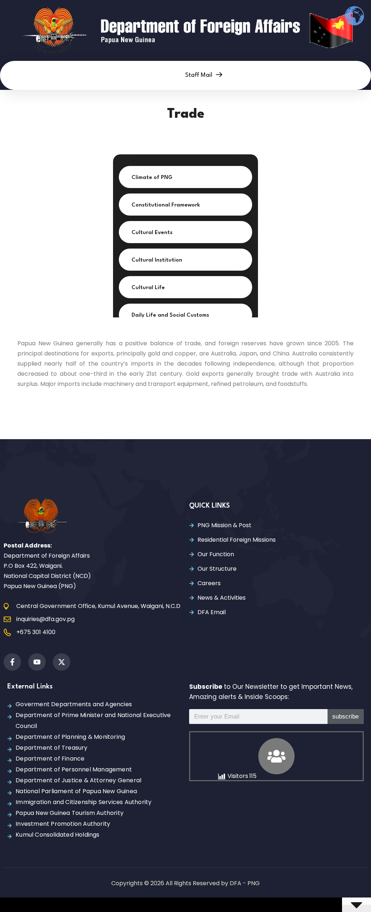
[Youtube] (37, 662)
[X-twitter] (61, 662)
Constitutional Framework (166, 205)
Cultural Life (148, 288)
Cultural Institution (157, 260)
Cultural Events (152, 233)
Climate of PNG (152, 177)
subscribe (345, 716)
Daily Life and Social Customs (170, 315)
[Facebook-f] (12, 662)
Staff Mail (199, 75)
